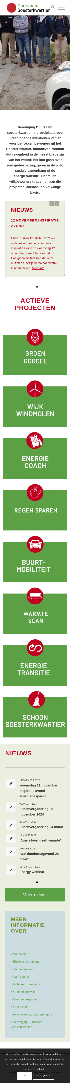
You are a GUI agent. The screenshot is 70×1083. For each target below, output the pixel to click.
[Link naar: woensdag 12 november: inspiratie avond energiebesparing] (10, 783)
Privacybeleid (43, 1075)
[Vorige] (3, 58)
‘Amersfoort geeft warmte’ (40, 840)
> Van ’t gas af (20, 976)
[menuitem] (51, 7)
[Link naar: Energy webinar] (10, 870)
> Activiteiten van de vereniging (31, 1014)
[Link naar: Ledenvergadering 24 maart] (10, 825)
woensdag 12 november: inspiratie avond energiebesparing (39, 790)
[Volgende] (66, 58)
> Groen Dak (19, 1007)
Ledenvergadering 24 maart (41, 827)
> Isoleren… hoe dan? (25, 984)
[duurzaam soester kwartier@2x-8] (29, 7)
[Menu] (60, 7)
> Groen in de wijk (23, 991)
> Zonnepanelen (22, 969)
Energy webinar (31, 872)
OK (24, 1075)
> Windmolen (19, 954)
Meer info (38, 268)
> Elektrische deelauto (25, 961)
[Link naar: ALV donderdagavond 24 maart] (10, 851)
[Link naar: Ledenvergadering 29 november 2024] (10, 807)
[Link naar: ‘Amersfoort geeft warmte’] (10, 838)
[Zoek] (51, 7)
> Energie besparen (24, 999)
